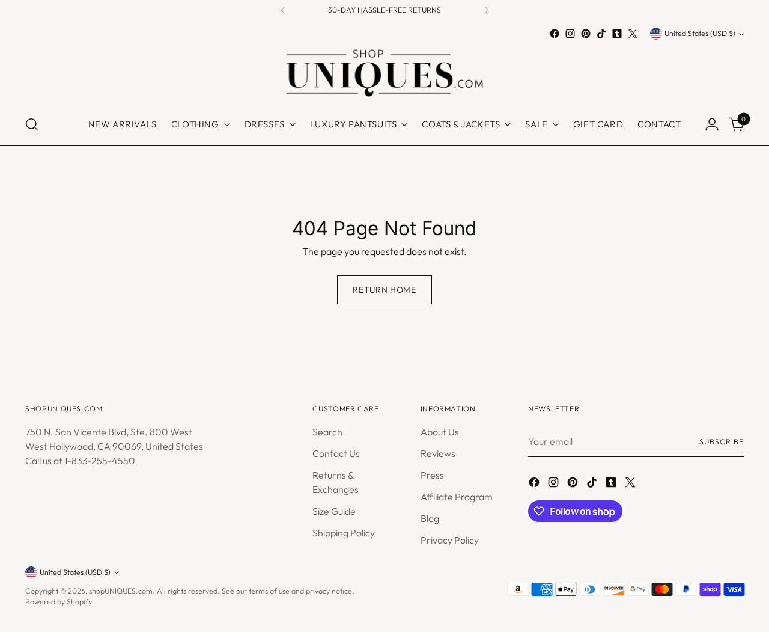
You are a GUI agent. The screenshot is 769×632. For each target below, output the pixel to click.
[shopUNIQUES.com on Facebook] (554, 33)
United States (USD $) (699, 33)
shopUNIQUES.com (121, 590)
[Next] (486, 10)
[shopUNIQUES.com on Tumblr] (617, 33)
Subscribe (721, 441)
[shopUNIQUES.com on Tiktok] (601, 33)
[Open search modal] (32, 124)
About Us (440, 432)
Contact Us (336, 453)
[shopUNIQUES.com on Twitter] (632, 33)
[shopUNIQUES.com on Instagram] (570, 33)
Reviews (438, 453)
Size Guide (334, 511)
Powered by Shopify (58, 601)
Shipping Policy (343, 533)
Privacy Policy (450, 540)
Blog (430, 518)
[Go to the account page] (712, 124)
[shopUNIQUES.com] (384, 73)
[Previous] (283, 10)
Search (327, 432)
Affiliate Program (457, 497)
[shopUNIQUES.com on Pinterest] (585, 33)
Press (432, 475)
